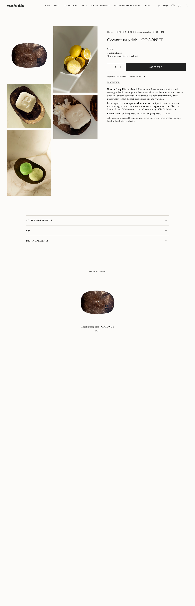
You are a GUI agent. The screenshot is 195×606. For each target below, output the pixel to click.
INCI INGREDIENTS (37, 240)
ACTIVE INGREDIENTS (39, 220)
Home (109, 32)
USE (28, 230)
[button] (47, 5)
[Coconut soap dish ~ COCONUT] (97, 301)
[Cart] (186, 5)
